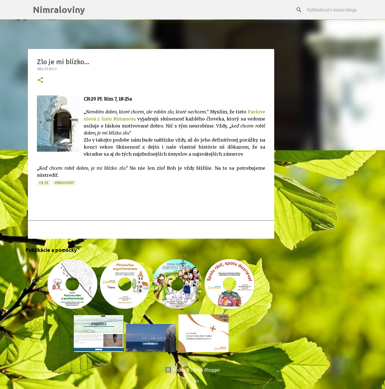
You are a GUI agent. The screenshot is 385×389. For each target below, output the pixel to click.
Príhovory (64, 183)
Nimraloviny (59, 10)
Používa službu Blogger (196, 369)
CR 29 (43, 183)
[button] (40, 80)
